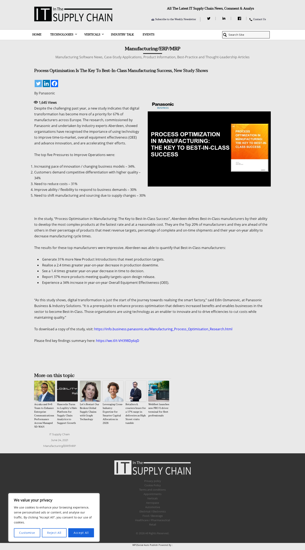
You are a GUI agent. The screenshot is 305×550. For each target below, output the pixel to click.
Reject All (54, 533)
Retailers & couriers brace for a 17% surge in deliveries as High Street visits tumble (136, 413)
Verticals (92, 34)
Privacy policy (152, 481)
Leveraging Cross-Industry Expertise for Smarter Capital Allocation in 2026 (113, 413)
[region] (54, 517)
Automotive (152, 507)
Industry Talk (122, 34)
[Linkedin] (46, 83)
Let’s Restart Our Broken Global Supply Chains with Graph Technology (89, 411)
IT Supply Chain (59, 434)
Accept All (81, 533)
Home (36, 34)
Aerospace (152, 503)
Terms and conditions (152, 489)
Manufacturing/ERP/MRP (59, 446)
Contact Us (259, 19)
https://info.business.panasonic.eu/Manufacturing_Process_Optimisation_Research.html (163, 329)
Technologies (61, 34)
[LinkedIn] (224, 18)
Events (148, 34)
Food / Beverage (153, 516)
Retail (152, 524)
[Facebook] (240, 18)
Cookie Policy (152, 485)
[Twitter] (209, 18)
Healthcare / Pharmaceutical (152, 520)
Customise (27, 533)
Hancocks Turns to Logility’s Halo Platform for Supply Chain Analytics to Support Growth (67, 413)
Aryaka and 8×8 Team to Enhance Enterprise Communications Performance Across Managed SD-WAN (44, 415)
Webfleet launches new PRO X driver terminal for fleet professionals (158, 409)
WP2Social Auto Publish (145, 544)
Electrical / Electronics (152, 511)
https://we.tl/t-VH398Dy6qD (117, 340)
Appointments (152, 494)
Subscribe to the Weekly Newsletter (175, 19)
